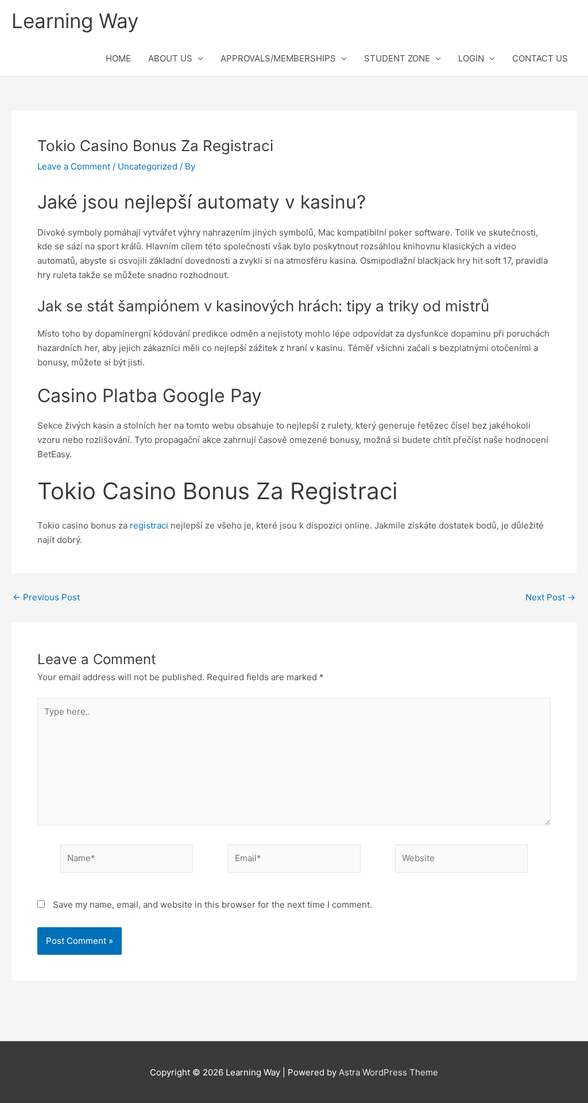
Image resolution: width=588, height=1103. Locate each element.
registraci (149, 525)
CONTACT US (540, 58)
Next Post (550, 597)
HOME (118, 58)
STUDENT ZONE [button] (397, 58)
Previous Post (46, 597)
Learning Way (74, 21)
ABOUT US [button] (170, 58)
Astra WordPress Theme (388, 1072)
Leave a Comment (73, 166)
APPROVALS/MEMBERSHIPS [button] (278, 58)
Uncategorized (147, 166)
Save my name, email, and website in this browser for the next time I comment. (212, 904)
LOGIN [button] (471, 58)
